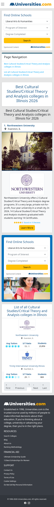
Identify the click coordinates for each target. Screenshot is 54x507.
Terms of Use (9, 477)
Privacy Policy (9, 474)
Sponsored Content (11, 47)
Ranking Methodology (13, 447)
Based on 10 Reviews (32, 222)
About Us (7, 443)
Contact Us (8, 470)
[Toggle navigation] (3, 4)
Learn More (27, 227)
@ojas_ (15, 169)
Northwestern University (21, 125)
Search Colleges (10, 436)
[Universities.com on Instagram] (29, 503)
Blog (5, 440)
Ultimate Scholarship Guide (15, 457)
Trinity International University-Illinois (27, 366)
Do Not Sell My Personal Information (18, 485)
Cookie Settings (10, 481)
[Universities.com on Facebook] (25, 503)
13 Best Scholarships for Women (16, 460)
